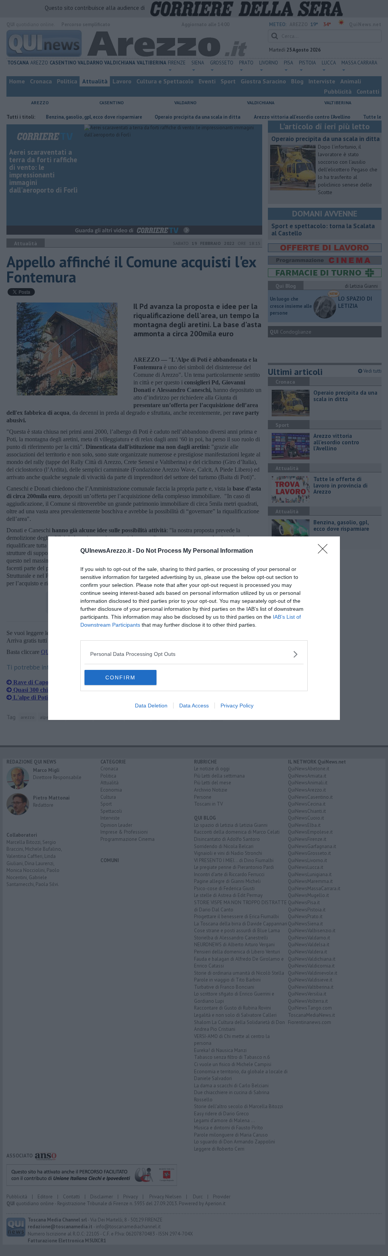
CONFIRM (120, 677)
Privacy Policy (237, 705)
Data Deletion (151, 705)
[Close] (325, 551)
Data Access (194, 705)
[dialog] (194, 628)
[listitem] (194, 654)
